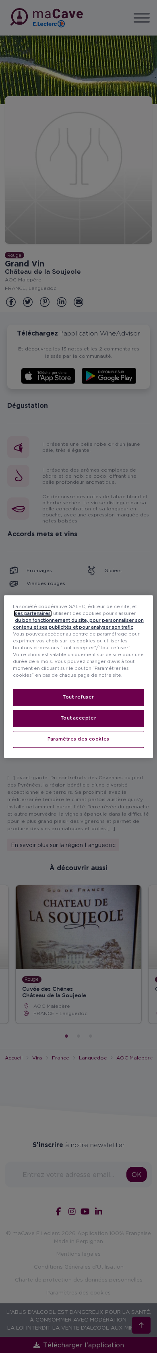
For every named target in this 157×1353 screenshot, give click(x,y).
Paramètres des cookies (78, 738)
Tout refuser (78, 696)
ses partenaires (33, 613)
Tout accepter (78, 717)
